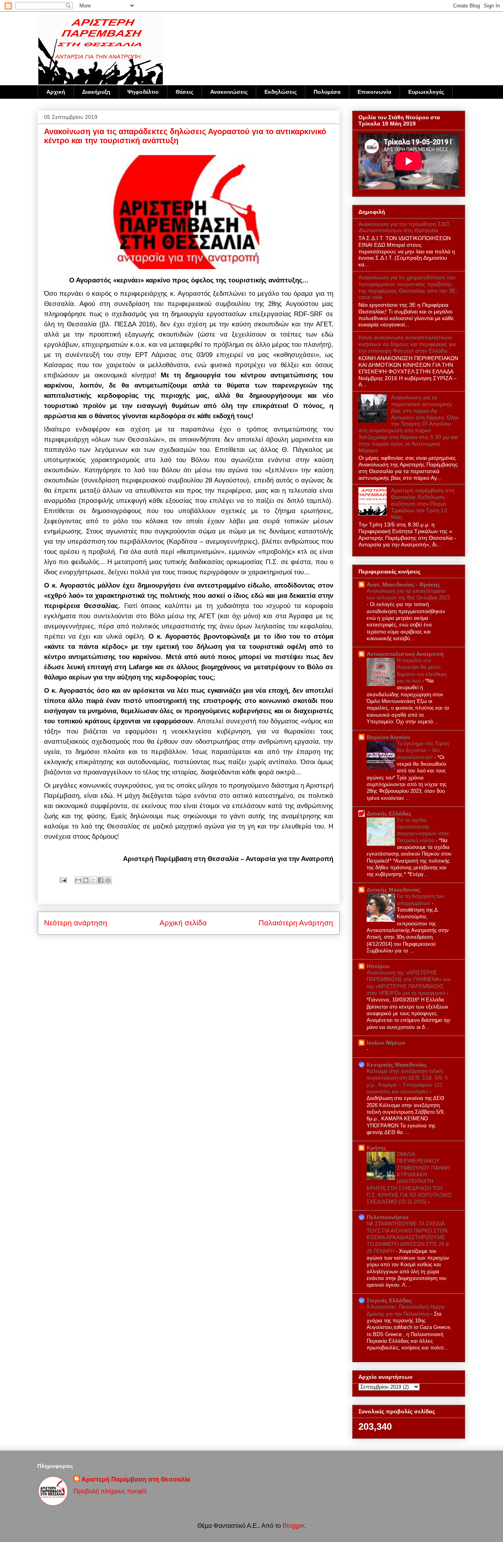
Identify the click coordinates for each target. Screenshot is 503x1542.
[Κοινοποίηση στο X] (93, 880)
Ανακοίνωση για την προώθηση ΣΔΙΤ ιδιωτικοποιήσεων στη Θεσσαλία (404, 227)
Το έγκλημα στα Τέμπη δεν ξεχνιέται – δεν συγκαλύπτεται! (423, 750)
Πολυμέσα (327, 92)
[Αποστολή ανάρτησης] (62, 879)
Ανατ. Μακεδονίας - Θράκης (403, 584)
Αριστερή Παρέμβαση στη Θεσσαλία (135, 1479)
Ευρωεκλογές (426, 92)
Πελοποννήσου (387, 1217)
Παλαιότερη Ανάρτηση (296, 923)
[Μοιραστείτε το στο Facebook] (101, 880)
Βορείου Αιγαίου (388, 737)
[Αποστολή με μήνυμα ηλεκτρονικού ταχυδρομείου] (78, 880)
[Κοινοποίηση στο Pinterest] (108, 880)
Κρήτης (376, 1148)
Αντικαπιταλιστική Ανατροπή (405, 654)
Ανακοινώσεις (229, 92)
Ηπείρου (378, 966)
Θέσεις (184, 92)
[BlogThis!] (86, 880)
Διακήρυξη (96, 92)
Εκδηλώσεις (280, 92)
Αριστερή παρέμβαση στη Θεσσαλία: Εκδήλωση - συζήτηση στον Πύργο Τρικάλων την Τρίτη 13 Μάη (422, 503)
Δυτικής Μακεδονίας (393, 890)
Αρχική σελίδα (183, 923)
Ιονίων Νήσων (386, 1043)
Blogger (293, 1525)
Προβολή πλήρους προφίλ (110, 1491)
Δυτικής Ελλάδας (389, 813)
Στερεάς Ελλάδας (389, 1300)
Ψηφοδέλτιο (143, 92)
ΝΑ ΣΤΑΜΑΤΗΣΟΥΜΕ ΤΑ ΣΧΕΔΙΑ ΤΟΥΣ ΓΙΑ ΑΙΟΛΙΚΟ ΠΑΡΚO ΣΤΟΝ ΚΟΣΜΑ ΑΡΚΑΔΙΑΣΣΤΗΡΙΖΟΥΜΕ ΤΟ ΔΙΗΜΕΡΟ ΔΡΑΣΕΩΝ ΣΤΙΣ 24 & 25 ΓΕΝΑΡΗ (408, 1237)
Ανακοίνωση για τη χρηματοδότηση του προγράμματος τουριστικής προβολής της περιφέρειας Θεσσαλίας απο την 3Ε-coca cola (407, 287)
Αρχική (55, 92)
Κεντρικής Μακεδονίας (397, 1064)
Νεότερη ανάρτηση (75, 923)
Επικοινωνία (374, 92)
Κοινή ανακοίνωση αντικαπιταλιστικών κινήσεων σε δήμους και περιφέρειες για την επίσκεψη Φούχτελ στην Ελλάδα (407, 344)
